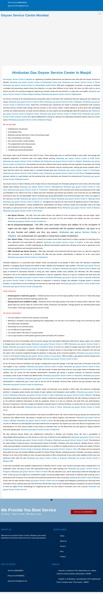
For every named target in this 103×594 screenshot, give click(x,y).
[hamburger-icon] (99, 13)
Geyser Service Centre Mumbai (25, 15)
